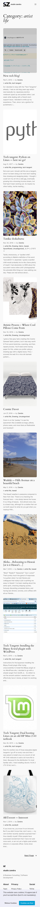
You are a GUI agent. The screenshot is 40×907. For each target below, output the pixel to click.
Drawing (15, 246)
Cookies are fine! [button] (27, 903)
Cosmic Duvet (11, 409)
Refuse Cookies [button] (11, 903)
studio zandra (16, 4)
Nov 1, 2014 (7, 822)
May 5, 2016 (7, 487)
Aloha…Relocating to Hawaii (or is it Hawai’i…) (19, 564)
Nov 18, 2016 (8, 332)
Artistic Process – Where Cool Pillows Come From (19, 327)
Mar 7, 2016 (7, 569)
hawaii (26, 246)
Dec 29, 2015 (8, 743)
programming (17, 167)
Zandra (20, 80)
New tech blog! (11, 75)
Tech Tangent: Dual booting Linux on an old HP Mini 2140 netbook (19, 736)
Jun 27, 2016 (7, 413)
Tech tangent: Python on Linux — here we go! (16, 159)
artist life (8, 83)
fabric (21, 246)
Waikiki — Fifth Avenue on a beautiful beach (19, 482)
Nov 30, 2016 (8, 243)
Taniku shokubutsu (13, 238)
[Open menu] (35, 4)
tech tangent (16, 83)
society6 (15, 825)
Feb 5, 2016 (7, 656)
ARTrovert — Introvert (15, 817)
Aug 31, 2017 (8, 164)
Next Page (30, 855)
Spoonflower (7, 248)
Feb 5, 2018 (7, 80)
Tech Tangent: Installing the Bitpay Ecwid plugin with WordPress (18, 648)
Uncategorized (18, 248)
